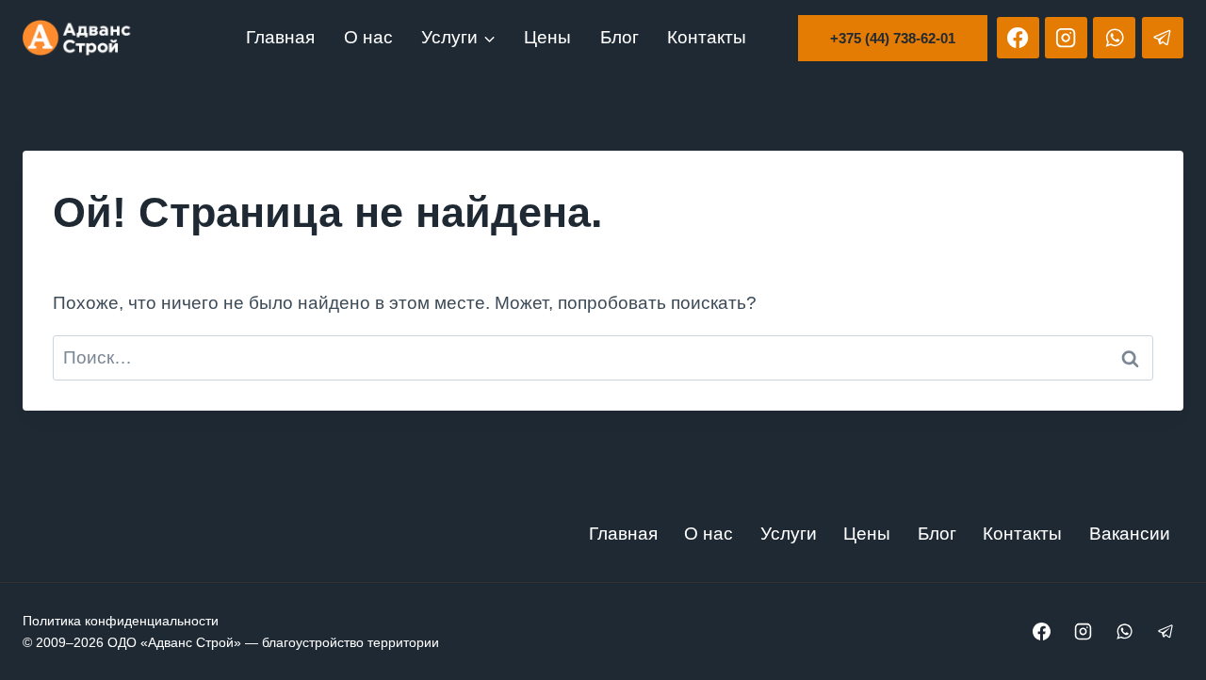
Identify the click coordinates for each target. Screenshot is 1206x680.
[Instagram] (1065, 37)
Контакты (706, 37)
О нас (368, 37)
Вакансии (1129, 533)
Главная (280, 37)
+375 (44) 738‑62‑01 (892, 38)
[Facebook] (1017, 37)
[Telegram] (1162, 37)
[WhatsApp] (1113, 37)
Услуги (788, 533)
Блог (619, 37)
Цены (547, 37)
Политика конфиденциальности (121, 620)
